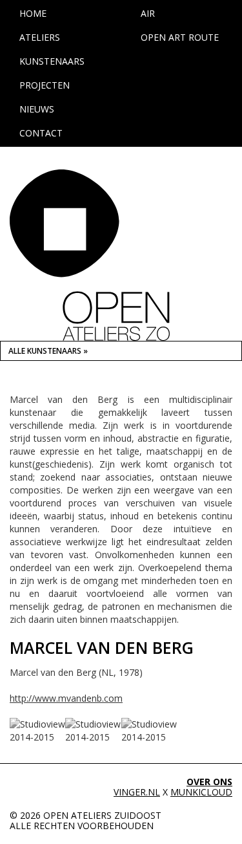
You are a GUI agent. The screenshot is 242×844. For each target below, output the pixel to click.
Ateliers (39, 37)
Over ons (209, 781)
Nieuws (36, 109)
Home (32, 13)
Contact (41, 133)
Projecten (44, 85)
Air (148, 13)
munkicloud (201, 792)
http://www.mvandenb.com (66, 698)
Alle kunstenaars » (48, 350)
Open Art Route (180, 37)
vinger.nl (137, 792)
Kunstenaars (52, 61)
